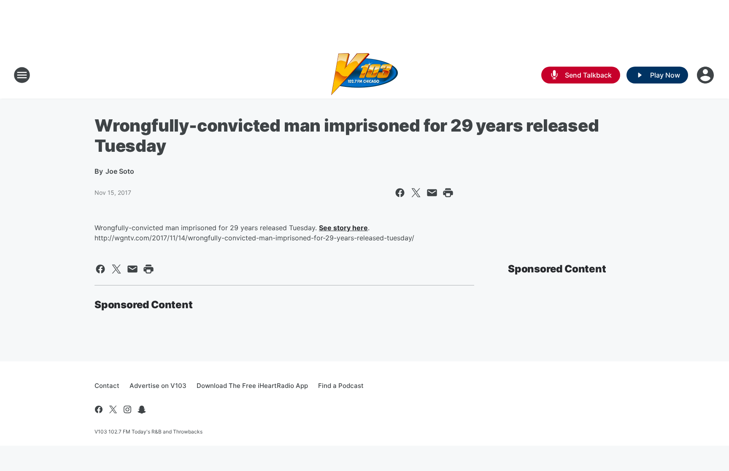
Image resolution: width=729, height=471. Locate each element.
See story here (343, 227)
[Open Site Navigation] (22, 75)
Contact (106, 386)
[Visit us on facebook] (99, 409)
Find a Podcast (341, 386)
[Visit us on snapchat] (142, 409)
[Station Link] (364, 75)
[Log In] (706, 75)
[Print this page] (448, 193)
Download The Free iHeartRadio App (252, 386)
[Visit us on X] (113, 409)
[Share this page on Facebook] (400, 193)
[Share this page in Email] (432, 193)
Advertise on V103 (158, 386)
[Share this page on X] (416, 193)
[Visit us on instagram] (127, 409)
